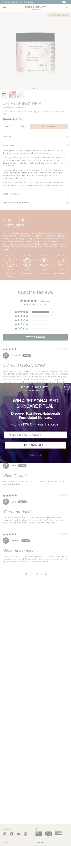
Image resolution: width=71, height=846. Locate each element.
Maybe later (35, 455)
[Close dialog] (67, 387)
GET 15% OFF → (35, 445)
